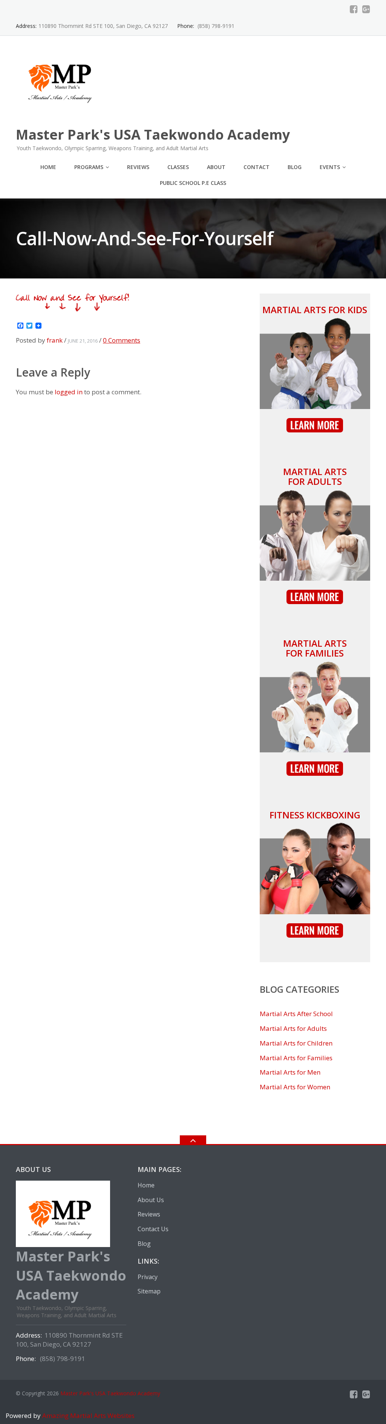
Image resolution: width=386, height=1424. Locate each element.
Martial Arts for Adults (315, 476)
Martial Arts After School (296, 1013)
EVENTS (330, 167)
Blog (295, 167)
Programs (88, 167)
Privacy (148, 1277)
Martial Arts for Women (295, 1087)
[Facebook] (354, 9)
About (216, 167)
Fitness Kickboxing (315, 815)
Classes (178, 167)
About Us (151, 1200)
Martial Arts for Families (315, 648)
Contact (257, 167)
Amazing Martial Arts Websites (88, 1415)
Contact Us (153, 1229)
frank (55, 340)
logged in (69, 392)
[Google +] (366, 9)
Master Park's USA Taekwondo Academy (110, 1393)
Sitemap (149, 1291)
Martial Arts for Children (296, 1043)
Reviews (138, 167)
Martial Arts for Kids (314, 309)
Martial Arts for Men (290, 1072)
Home (48, 167)
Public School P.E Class (193, 182)
